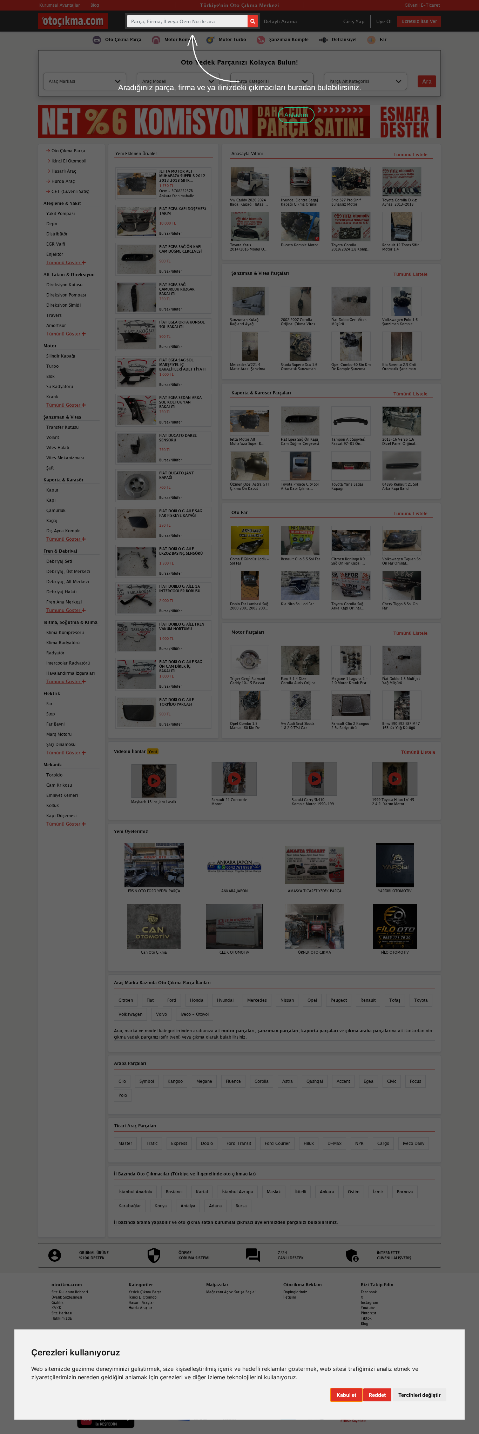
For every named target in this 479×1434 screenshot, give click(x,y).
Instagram (369, 1302)
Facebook (369, 1292)
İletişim (289, 1297)
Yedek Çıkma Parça (145, 1292)
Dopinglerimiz (295, 1292)
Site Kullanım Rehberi (70, 1292)
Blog (364, 1323)
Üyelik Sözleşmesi (67, 1297)
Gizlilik (57, 1302)
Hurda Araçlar (140, 1308)
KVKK (56, 1308)
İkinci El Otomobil (143, 1297)
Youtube (368, 1308)
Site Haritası (62, 1313)
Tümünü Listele (410, 633)
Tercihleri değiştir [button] (419, 1395)
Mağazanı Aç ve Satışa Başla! (231, 1292)
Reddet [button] (377, 1395)
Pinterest (368, 1313)
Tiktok (366, 1318)
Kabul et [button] (346, 1395)
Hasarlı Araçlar (141, 1302)
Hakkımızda (62, 1318)
